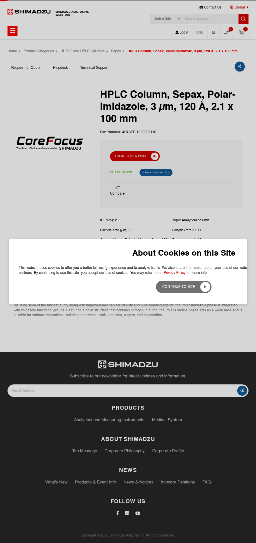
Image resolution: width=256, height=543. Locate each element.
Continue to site (178, 287)
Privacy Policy (175, 273)
